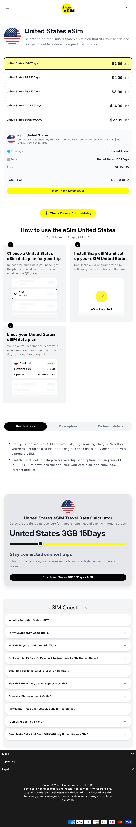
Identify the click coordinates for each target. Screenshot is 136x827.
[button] (7, 8)
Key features (25, 426)
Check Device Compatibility (68, 213)
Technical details (110, 426)
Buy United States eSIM (68, 190)
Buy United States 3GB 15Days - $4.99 (68, 577)
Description (68, 426)
